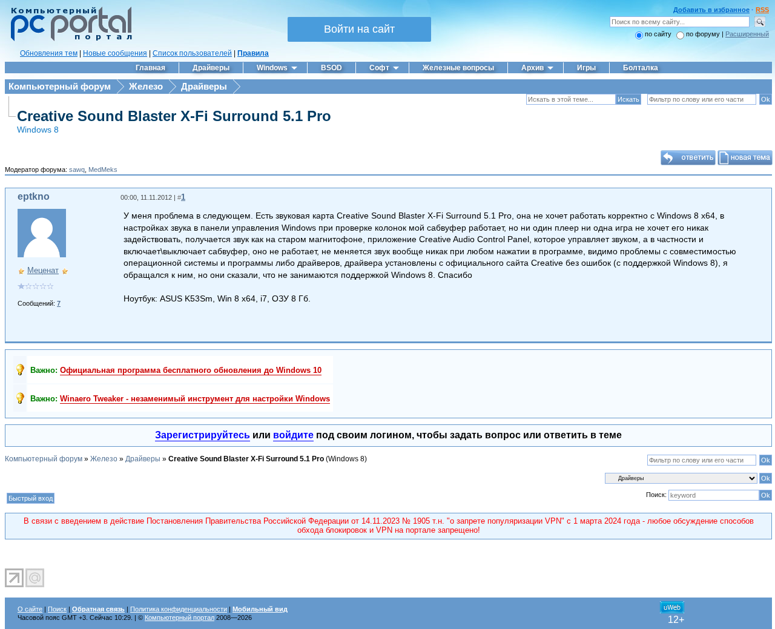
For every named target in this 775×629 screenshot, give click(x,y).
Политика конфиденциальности (178, 609)
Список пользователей (192, 53)
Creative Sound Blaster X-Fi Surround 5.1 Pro (174, 116)
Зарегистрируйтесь (202, 435)
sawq (77, 169)
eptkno (34, 196)
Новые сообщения (115, 53)
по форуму (704, 34)
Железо (146, 86)
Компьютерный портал (179, 617)
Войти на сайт (359, 29)
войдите (293, 435)
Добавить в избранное (711, 9)
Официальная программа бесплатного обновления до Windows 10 (191, 370)
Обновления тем (49, 53)
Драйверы (204, 86)
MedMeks (102, 169)
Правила (253, 53)
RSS (762, 9)
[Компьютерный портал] (68, 39)
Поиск (57, 609)
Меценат (43, 270)
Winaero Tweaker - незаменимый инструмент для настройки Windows (195, 398)
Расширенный (747, 34)
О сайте (30, 609)
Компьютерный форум (59, 86)
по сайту (658, 34)
